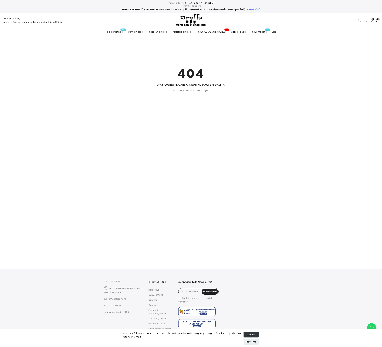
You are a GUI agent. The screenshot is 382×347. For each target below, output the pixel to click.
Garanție (152, 299)
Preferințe (251, 341)
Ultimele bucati (239, 31)
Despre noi (154, 289)
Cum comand (155, 294)
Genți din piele (135, 31)
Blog (274, 31)
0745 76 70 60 (191, 3)
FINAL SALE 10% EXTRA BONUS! (212, 31)
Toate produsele (115, 31)
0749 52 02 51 (207, 3)
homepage (200, 90)
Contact (152, 305)
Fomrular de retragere (159, 328)
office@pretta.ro (117, 298)
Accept (251, 334)
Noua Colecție (260, 31)
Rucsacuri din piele (157, 31)
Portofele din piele (182, 31)
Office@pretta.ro (193, 6)
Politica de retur (156, 323)
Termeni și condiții (157, 318)
